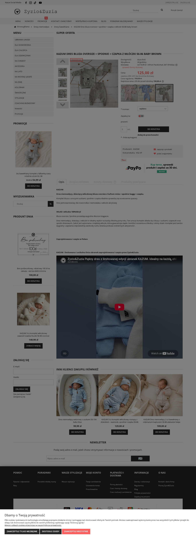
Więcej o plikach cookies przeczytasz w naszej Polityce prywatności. (33, 525)
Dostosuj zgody (50, 531)
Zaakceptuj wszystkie (76, 531)
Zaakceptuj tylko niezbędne (22, 531)
